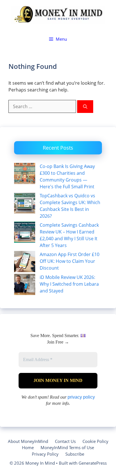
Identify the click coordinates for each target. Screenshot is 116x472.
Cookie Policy (95, 441)
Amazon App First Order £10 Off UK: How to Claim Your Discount (69, 261)
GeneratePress (93, 463)
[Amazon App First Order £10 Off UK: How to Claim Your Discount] (24, 262)
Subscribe (74, 454)
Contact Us (65, 441)
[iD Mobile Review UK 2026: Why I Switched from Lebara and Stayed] (24, 285)
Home (28, 447)
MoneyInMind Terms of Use (67, 447)
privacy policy (81, 397)
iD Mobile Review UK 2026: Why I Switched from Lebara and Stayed (69, 284)
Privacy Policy (45, 454)
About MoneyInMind (28, 441)
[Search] (85, 106)
